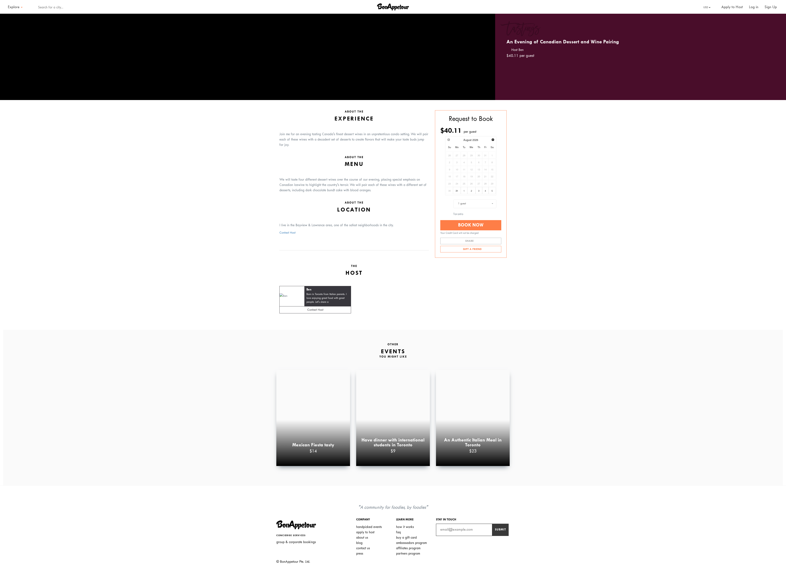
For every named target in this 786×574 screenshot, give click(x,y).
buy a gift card (406, 537)
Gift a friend (472, 249)
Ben (309, 289)
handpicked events (369, 527)
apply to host (365, 532)
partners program (408, 553)
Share (469, 241)
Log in (753, 7)
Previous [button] (9, 53)
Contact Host (287, 233)
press (359, 553)
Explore (14, 7)
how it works (405, 527)
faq (398, 532)
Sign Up (771, 7)
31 (457, 190)
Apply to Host (731, 7)
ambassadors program (411, 543)
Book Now (470, 225)
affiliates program (408, 548)
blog (359, 543)
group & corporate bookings (296, 542)
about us (362, 537)
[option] (247, 57)
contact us (363, 548)
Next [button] (486, 53)
